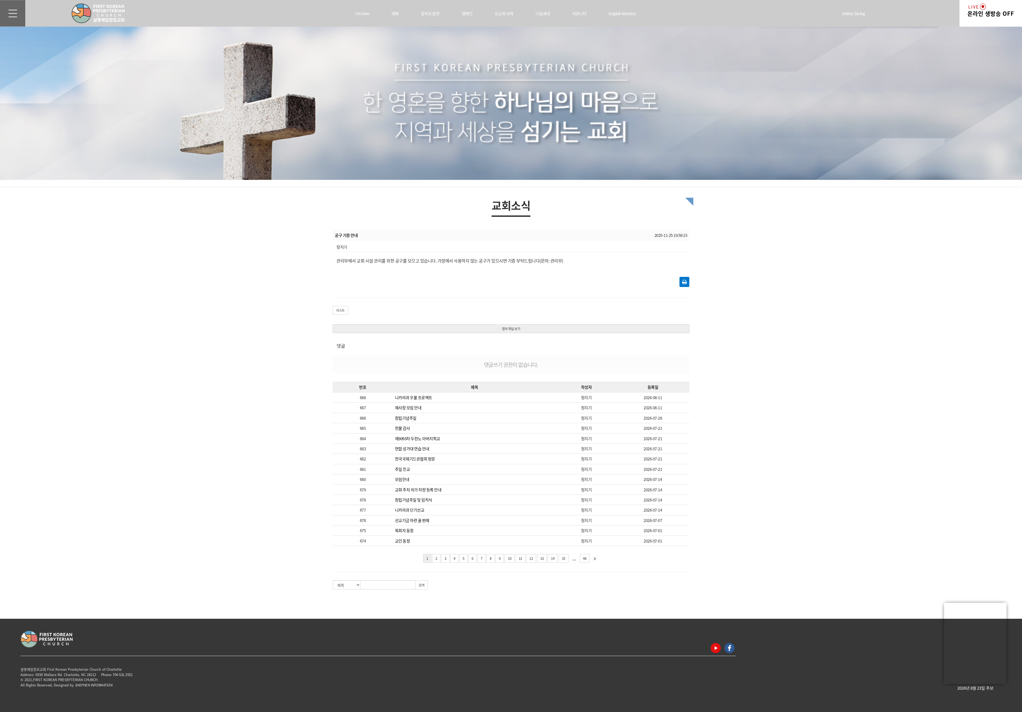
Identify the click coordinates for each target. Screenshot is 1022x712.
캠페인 (467, 13)
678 (363, 500)
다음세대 (542, 13)
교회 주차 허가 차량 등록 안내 (418, 489)
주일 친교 (402, 469)
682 (363, 459)
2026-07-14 (653, 479)
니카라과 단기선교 (410, 510)
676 (363, 520)
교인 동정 (402, 541)
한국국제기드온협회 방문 (415, 459)
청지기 (586, 397)
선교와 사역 (504, 13)
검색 (421, 585)
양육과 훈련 (430, 13)
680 (363, 479)
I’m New (362, 13)
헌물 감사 (402, 428)
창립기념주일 (406, 418)
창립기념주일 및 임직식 (413, 500)
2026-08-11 (653, 397)
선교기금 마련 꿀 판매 (412, 520)
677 (363, 510)
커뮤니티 (579, 13)
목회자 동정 (404, 530)
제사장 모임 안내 (408, 407)
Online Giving (853, 13)
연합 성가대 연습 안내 (412, 448)
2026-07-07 (653, 520)
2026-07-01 (653, 530)
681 (363, 469)
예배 (395, 13)
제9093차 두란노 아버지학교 (417, 438)
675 (363, 530)
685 (363, 428)
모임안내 (402, 479)
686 (363, 418)
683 (363, 448)
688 (363, 397)
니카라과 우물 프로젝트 (413, 397)
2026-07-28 (653, 418)
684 (363, 438)
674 (363, 541)
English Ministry (622, 13)
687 (363, 407)
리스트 (340, 310)
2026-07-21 (653, 428)
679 (363, 489)
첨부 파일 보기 (511, 328)
